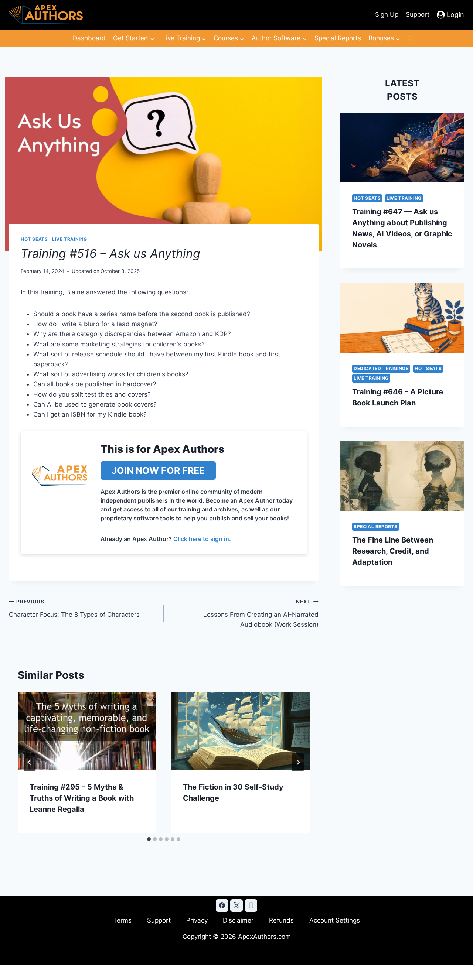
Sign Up (386, 14)
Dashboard (89, 38)
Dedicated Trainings (381, 368)
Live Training (69, 239)
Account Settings (334, 920)
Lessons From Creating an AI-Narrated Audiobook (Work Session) (261, 613)
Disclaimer (238, 920)
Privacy (197, 920)
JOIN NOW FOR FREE (158, 470)
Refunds (281, 920)
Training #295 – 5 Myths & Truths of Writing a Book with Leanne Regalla (82, 798)
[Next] (298, 762)
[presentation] (87, 731)
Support (417, 14)
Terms (122, 920)
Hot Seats (34, 239)
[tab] (149, 839)
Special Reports (337, 38)
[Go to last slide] (29, 762)
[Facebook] (222, 905)
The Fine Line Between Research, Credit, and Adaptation (392, 551)
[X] (236, 905)
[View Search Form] (410, 38)
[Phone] (251, 905)
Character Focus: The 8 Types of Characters (74, 608)
